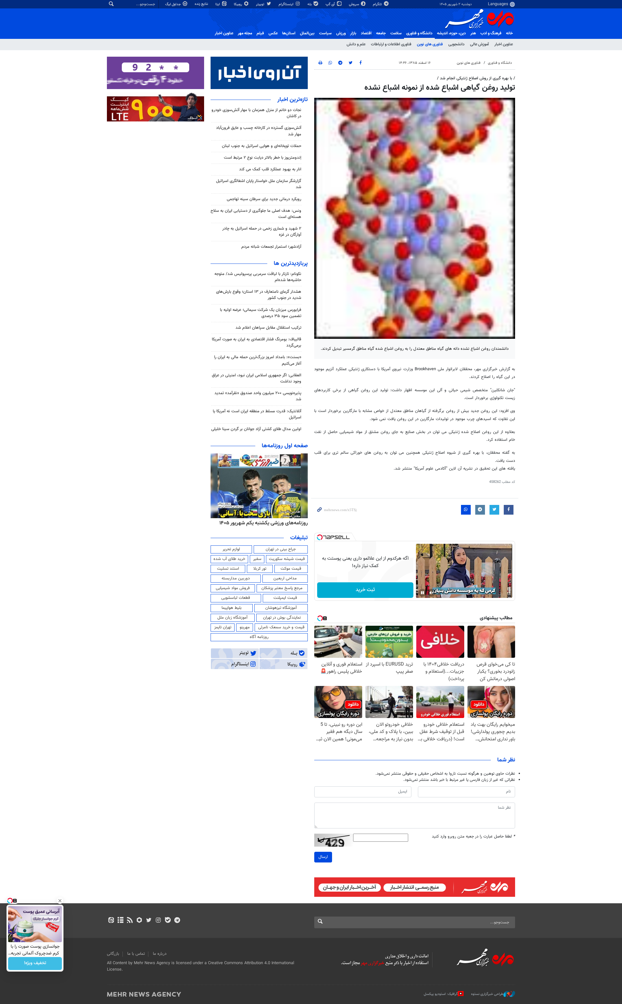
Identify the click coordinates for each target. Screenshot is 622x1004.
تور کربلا (259, 568)
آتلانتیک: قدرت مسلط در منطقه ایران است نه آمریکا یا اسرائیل (257, 414)
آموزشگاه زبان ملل (232, 617)
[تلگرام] (177, 920)
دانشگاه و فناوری (419, 33)
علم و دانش (356, 44)
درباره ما (160, 954)
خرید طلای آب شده (229, 559)
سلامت (396, 33)
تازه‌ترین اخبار (292, 100)
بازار (353, 33)
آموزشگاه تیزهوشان (281, 608)
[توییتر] (149, 920)
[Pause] (422, 593)
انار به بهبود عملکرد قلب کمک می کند (270, 169)
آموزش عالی (479, 44)
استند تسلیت (228, 568)
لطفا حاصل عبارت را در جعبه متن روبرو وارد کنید (473, 837)
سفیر (257, 559)
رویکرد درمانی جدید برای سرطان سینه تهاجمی (264, 199)
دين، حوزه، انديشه (451, 33)
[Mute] (431, 593)
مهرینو (245, 627)
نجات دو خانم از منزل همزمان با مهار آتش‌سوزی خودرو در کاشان (256, 113)
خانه (509, 33)
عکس (273, 33)
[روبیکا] (139, 920)
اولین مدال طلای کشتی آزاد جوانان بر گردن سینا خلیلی (256, 429)
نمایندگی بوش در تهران (282, 617)
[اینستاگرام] (158, 920)
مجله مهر (245, 33)
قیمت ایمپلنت (285, 598)
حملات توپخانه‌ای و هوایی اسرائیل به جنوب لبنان (261, 146)
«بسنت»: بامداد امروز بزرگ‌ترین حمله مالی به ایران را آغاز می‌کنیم (257, 360)
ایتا (218, 4)
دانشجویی (456, 44)
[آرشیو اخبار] (120, 920)
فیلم (260, 33)
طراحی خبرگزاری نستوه (487, 994)
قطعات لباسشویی (235, 598)
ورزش (341, 33)
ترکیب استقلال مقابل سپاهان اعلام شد (268, 328)
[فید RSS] (130, 920)
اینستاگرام (286, 4)
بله (310, 4)
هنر (473, 33)
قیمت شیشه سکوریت (287, 559)
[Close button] (60, 900)
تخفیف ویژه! (35, 963)
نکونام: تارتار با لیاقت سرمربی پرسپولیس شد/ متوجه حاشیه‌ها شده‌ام (257, 277)
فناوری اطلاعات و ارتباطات (391, 44)
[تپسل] (320, 537)
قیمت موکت (291, 568)
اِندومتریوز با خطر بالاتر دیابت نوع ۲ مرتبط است (262, 157)
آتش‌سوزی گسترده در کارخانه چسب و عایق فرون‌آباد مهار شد (258, 131)
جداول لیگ (173, 4)
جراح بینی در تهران (281, 549)
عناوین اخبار (503, 44)
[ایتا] (111, 920)
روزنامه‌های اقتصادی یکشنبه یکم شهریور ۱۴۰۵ (261, 523)
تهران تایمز (222, 627)
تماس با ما (136, 954)
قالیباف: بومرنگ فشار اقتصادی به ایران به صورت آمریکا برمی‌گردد (256, 342)
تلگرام (378, 4)
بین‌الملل (307, 33)
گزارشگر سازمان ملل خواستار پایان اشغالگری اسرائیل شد (258, 184)
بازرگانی (113, 954)
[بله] (168, 920)
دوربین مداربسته (236, 578)
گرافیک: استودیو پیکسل (441, 994)
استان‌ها (288, 33)
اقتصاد (366, 33)
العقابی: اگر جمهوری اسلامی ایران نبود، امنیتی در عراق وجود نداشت (256, 378)
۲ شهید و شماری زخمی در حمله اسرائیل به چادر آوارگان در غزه (261, 231)
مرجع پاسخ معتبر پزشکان (282, 588)
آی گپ (331, 4)
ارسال (323, 857)
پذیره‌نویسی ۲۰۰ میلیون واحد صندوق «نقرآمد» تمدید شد (257, 396)
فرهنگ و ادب (490, 33)
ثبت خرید (365, 590)
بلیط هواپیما (232, 608)
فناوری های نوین (430, 44)
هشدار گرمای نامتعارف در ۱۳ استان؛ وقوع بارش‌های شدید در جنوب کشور (258, 295)
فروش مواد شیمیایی (233, 588)
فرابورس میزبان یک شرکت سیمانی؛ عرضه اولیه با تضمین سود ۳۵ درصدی (260, 313)
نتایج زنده (202, 4)
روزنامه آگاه (259, 637)
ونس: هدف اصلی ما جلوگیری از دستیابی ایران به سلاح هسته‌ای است (256, 214)
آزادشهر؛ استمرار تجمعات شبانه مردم (271, 247)
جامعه (381, 33)
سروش (354, 4)
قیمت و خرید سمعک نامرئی (281, 627)
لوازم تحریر (231, 549)
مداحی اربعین (285, 578)
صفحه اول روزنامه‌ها (285, 446)
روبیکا (238, 4)
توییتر (260, 4)
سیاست (325, 33)
